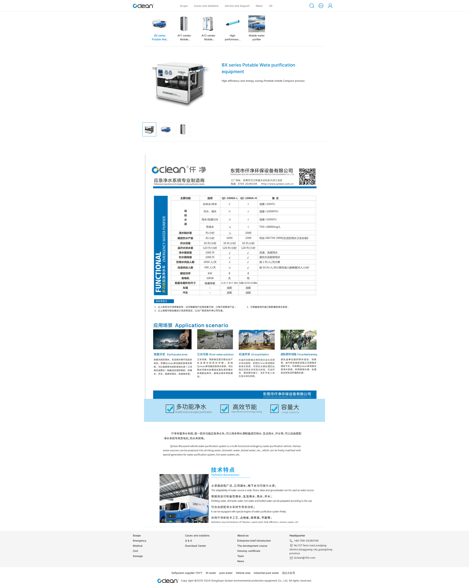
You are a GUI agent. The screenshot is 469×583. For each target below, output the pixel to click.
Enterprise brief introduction (254, 540)
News (259, 5)
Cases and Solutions (207, 5)
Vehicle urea (243, 572)
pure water (225, 572)
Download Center (195, 545)
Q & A (188, 540)
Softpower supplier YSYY (186, 572)
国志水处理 (288, 572)
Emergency (139, 540)
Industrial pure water (266, 572)
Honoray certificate (248, 550)
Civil (135, 550)
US (270, 5)
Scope (184, 5)
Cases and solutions (197, 535)
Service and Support (237, 5)
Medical (137, 545)
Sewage (138, 556)
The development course (252, 545)
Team (240, 556)
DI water (211, 572)
